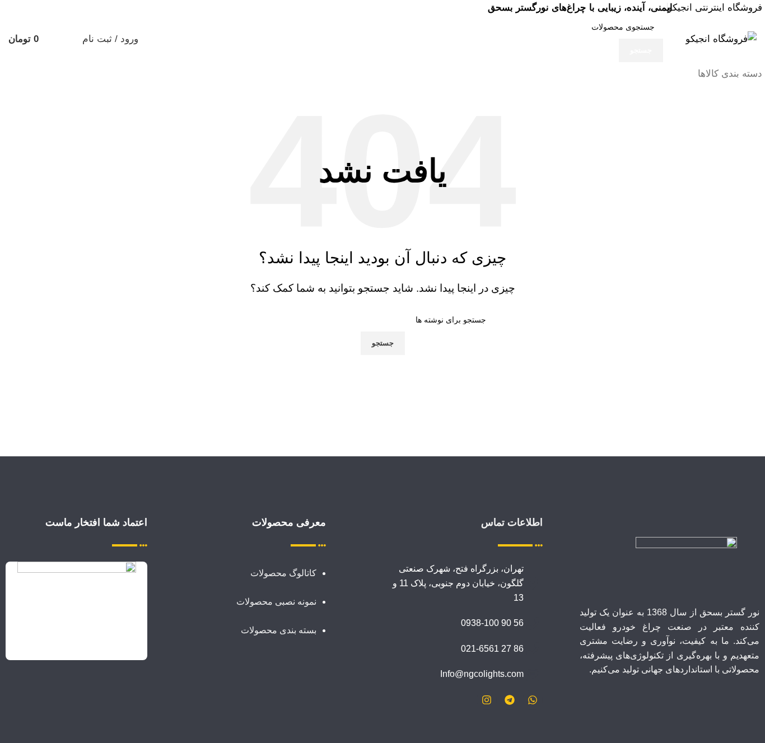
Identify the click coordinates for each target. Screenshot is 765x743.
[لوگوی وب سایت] (721, 38)
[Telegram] (510, 700)
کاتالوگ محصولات (282, 573)
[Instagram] (487, 700)
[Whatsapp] (533, 700)
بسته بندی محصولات (278, 630)
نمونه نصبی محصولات (276, 601)
